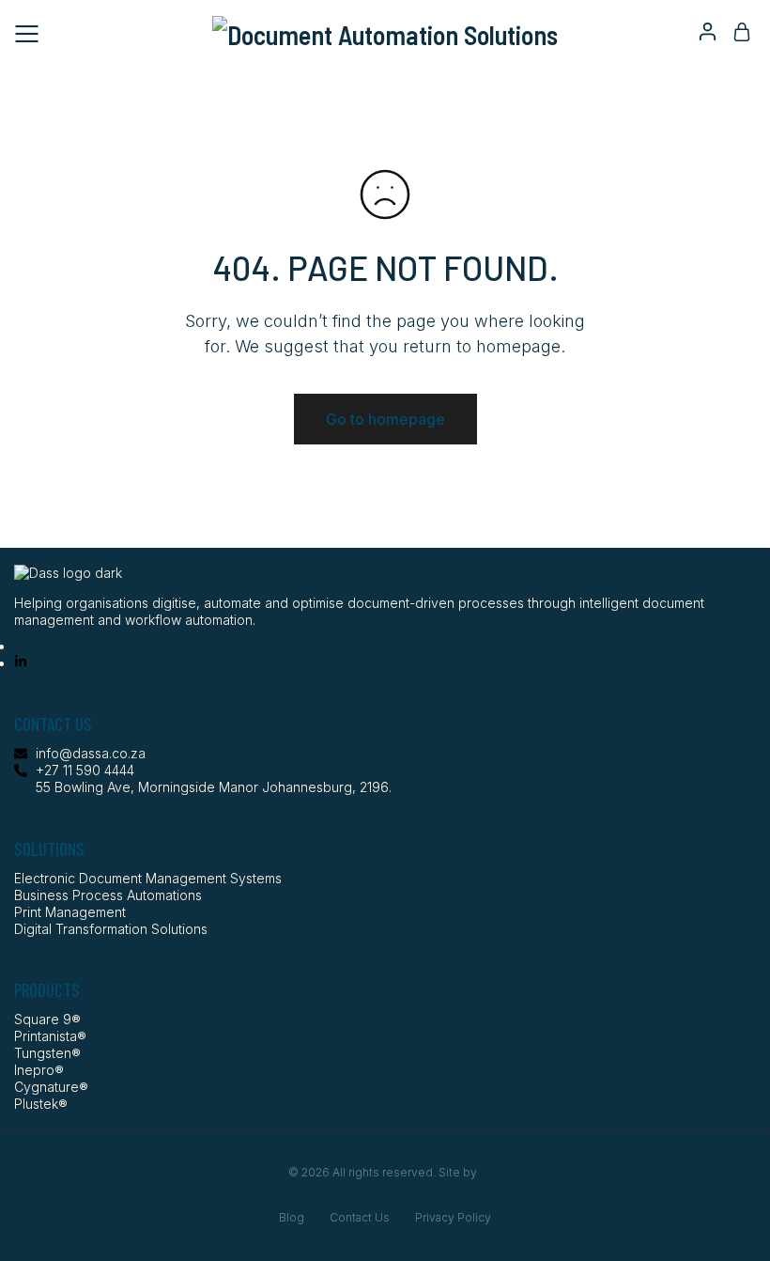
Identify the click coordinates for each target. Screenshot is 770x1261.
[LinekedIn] (20, 663)
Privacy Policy (453, 1217)
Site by (459, 1172)
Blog (291, 1217)
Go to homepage (385, 419)
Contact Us (360, 1217)
